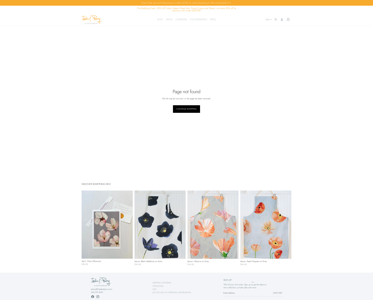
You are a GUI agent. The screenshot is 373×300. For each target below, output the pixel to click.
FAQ (154, 289)
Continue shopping (186, 108)
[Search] (275, 19)
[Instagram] (98, 296)
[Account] (282, 19)
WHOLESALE (158, 285)
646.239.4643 (97, 292)
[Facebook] (92, 296)
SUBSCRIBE (277, 292)
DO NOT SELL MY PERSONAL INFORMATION (172, 292)
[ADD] (128, 254)
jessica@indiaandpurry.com (101, 289)
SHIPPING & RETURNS (162, 282)
